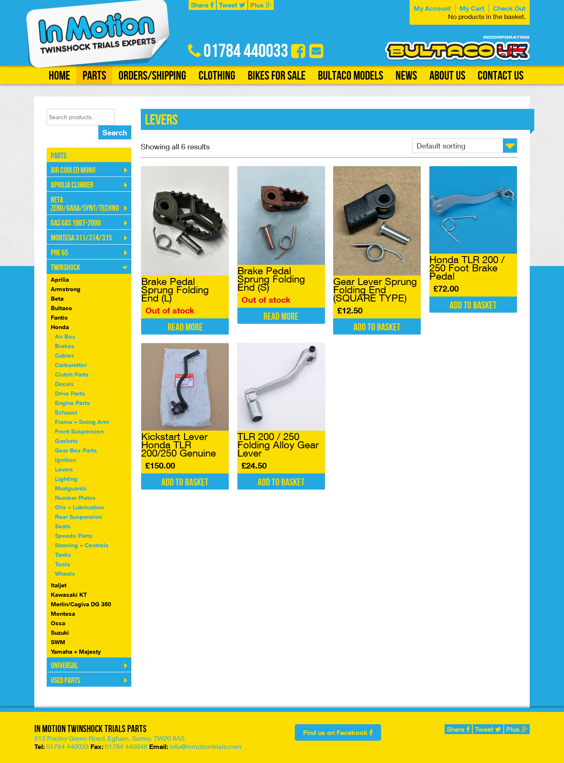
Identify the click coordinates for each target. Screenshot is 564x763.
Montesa (63, 613)
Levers (64, 469)
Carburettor (71, 364)
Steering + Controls (82, 545)
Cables (64, 355)
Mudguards (71, 488)
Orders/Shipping (152, 75)
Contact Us (501, 75)
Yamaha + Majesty (76, 651)
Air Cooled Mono (73, 170)
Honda (60, 326)
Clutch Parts (72, 374)
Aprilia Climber (72, 185)
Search (114, 132)
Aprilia (60, 279)
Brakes (64, 345)
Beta (57, 298)
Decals (64, 383)
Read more (185, 327)
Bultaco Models (350, 75)
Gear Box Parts (76, 450)
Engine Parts (72, 402)
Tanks (63, 554)
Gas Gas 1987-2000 (76, 223)
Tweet (229, 5)
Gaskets (66, 440)
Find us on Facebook (336, 732)
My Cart (472, 8)
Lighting (66, 478)
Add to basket (376, 327)
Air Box (65, 336)
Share (200, 5)
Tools (62, 564)
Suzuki (60, 632)
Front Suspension (79, 431)
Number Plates (75, 497)
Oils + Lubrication (79, 507)
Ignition (65, 459)
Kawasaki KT (69, 594)
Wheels (65, 573)
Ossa (58, 622)
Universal (64, 666)
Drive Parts (70, 393)
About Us (447, 75)
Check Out (509, 8)
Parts (94, 75)
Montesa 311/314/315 (81, 238)
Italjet (58, 585)
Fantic (59, 317)
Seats (63, 526)
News (406, 75)
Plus (257, 5)
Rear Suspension (78, 516)
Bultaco (61, 307)
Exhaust (66, 412)
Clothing (217, 75)
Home (59, 75)
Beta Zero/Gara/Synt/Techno (85, 204)
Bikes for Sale (277, 75)
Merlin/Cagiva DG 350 (81, 604)
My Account (432, 8)
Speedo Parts (73, 535)
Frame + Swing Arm (82, 421)
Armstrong (66, 288)
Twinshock (65, 268)
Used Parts (65, 680)
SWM (58, 641)
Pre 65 (59, 253)
